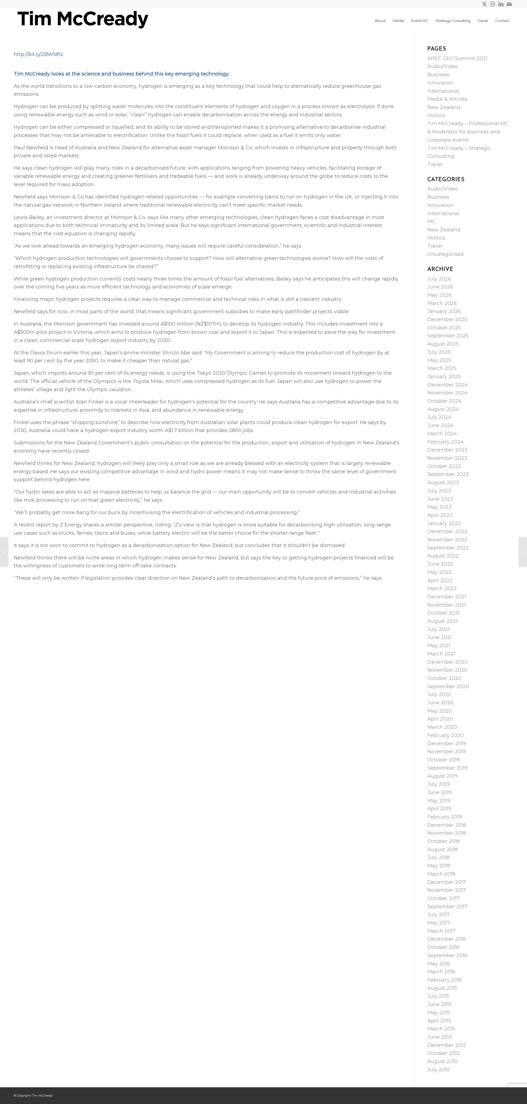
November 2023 (447, 458)
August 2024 (443, 409)
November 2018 (446, 833)
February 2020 (445, 735)
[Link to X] (484, 4)
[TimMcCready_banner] (82, 20)
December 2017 (446, 882)
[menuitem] (380, 20)
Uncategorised (445, 254)
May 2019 (438, 801)
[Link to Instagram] (493, 4)
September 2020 (448, 686)
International (443, 91)
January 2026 (444, 311)
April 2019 (439, 809)
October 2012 (443, 1053)
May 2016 (438, 964)
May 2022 (439, 572)
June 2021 (439, 637)
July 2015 (438, 996)
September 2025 (448, 336)
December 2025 (447, 319)
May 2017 (438, 923)
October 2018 (443, 841)
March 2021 (441, 654)
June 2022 (440, 564)
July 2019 (438, 784)
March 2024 (442, 434)
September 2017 (447, 907)
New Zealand (443, 107)
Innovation (440, 83)
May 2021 (438, 646)
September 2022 (448, 548)
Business (438, 75)
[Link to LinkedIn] (501, 4)
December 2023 (447, 450)
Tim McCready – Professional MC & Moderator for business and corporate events (468, 132)
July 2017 (438, 915)
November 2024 (447, 393)
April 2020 (440, 719)
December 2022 (447, 531)
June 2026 (440, 287)
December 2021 (446, 597)
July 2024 (439, 417)
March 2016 (441, 972)
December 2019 (446, 744)
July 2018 (438, 857)
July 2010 (438, 1070)
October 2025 (444, 328)
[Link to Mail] (509, 4)
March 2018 (441, 874)
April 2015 (439, 1021)
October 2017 (443, 898)
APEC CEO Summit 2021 (457, 58)
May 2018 (438, 866)
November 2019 (446, 752)
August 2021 (442, 621)
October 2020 (444, 678)
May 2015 (438, 1013)
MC (431, 221)
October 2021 (443, 613)
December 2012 (446, 1045)
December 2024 (447, 385)
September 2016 (447, 955)
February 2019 (444, 817)
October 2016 (443, 947)
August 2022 (443, 556)
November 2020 (447, 670)
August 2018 (442, 850)
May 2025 (439, 360)
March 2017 (441, 931)
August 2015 (442, 988)
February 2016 (444, 980)
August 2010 (442, 1061)
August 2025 (443, 344)
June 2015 (439, 1004)
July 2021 (438, 629)
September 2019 (447, 768)
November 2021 (446, 605)
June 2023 (440, 499)
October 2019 (443, 760)
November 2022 (447, 540)
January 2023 (444, 523)
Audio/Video (442, 66)
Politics (436, 116)
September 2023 (448, 474)
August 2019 (442, 776)
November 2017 (446, 890)
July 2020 (439, 694)
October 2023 (444, 466)
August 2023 (443, 483)
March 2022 (442, 588)
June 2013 (439, 1037)
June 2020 (440, 703)
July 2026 (439, 279)
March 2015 (441, 1029)
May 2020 (439, 711)
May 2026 (439, 295)
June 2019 (439, 792)
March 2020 (442, 727)
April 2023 (440, 515)
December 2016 (446, 939)
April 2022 (440, 581)
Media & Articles (447, 99)
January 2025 (444, 377)
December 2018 (446, 825)
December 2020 (447, 662)
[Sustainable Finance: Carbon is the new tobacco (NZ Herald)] (4, 552)
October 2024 (444, 401)
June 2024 (440, 425)
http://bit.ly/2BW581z (38, 54)
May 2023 (439, 507)
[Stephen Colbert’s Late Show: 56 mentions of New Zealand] (522, 552)
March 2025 (441, 368)
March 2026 (442, 303)
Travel (434, 164)
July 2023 (439, 491)
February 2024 (445, 442)
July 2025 (439, 352)
